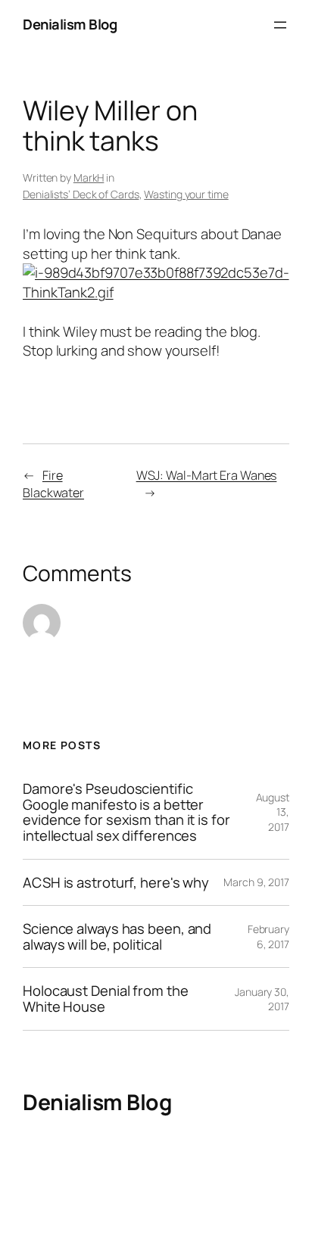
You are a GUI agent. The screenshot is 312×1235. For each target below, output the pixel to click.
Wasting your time (186, 194)
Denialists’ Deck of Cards (81, 194)
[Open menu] (280, 25)
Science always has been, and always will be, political (117, 936)
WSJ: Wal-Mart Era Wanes (206, 475)
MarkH (89, 177)
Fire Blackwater (53, 484)
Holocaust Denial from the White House (106, 998)
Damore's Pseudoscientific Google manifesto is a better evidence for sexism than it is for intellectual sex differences (126, 812)
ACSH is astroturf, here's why (116, 883)
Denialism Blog (70, 24)
